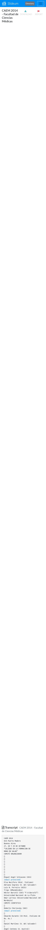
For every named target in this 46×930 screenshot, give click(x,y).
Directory (30, 4)
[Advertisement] (23, 48)
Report (39, 14)
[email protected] (12, 880)
